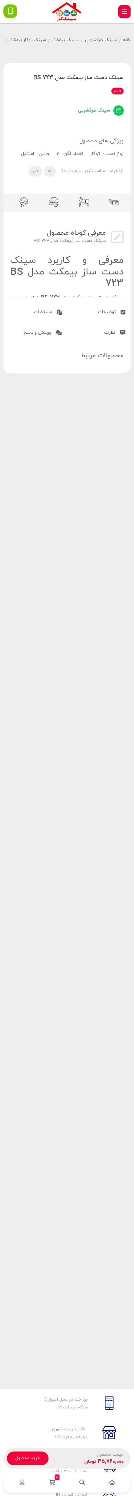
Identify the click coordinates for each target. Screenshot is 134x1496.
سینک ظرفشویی (101, 40)
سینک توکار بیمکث (27, 40)
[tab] (99, 311)
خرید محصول (27, 1458)
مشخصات (44, 312)
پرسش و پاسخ (38, 333)
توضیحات (107, 312)
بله (50, 171)
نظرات (110, 333)
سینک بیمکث (65, 40)
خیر (35, 171)
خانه (127, 40)
